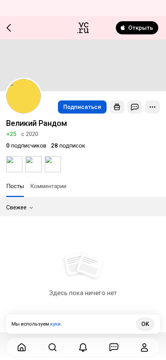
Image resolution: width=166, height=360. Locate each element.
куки (55, 324)
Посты (15, 186)
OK (145, 324)
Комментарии (48, 186)
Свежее (16, 207)
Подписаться (82, 107)
